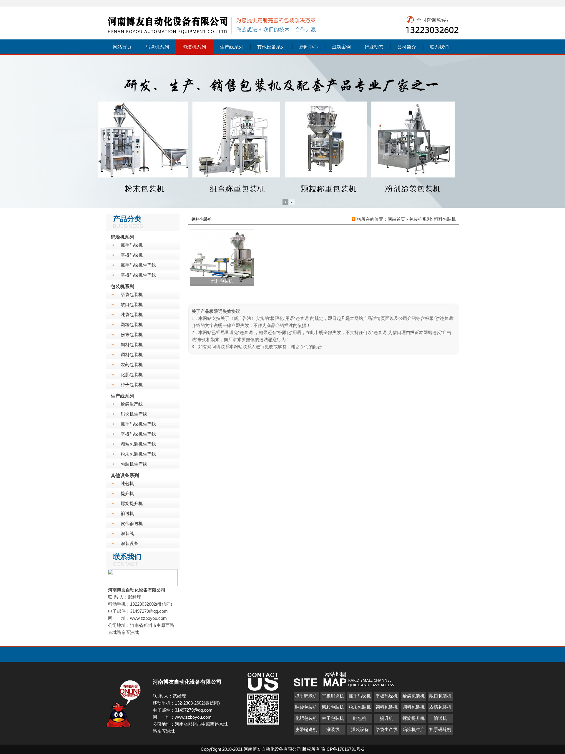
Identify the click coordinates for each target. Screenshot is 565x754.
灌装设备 (129, 543)
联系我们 (439, 46)
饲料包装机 (445, 219)
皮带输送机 (132, 523)
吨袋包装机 (132, 314)
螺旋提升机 (132, 503)
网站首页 (122, 46)
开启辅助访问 (457, 4)
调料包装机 (132, 354)
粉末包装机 (132, 334)
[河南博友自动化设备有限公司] (212, 34)
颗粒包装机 (132, 324)
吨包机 (127, 483)
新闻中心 (308, 46)
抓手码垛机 (132, 245)
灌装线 (127, 533)
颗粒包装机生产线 (138, 443)
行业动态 (374, 46)
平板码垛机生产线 (138, 275)
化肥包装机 (132, 374)
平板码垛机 (132, 255)
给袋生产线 (132, 403)
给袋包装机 (132, 294)
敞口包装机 (132, 304)
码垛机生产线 (134, 413)
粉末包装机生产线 (138, 453)
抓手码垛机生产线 (138, 265)
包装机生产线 (134, 463)
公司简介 (406, 46)
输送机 (127, 513)
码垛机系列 (157, 46)
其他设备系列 (271, 46)
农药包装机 (132, 364)
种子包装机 (132, 384)
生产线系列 (231, 46)
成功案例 (341, 46)
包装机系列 (194, 46)
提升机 (127, 493)
